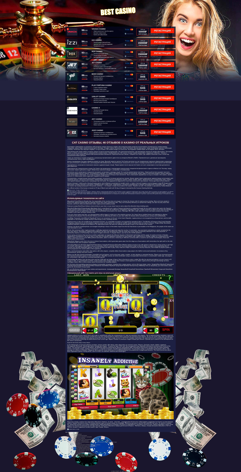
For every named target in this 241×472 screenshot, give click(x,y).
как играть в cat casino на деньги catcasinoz (79, 452)
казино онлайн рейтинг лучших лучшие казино (80, 455)
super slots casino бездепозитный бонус (79, 447)
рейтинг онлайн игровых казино (76, 454)
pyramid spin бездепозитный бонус (77, 435)
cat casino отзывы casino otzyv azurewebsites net (81, 439)
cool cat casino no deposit (75, 434)
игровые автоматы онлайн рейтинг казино (79, 448)
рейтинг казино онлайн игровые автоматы (79, 450)
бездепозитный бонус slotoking (76, 438)
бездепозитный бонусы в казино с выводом (80, 437)
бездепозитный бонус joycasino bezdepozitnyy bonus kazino (84, 444)
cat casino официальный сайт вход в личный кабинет (82, 446)
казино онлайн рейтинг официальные (78, 440)
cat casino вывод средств (75, 443)
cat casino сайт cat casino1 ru (76, 451)
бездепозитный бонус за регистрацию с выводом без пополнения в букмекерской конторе (92, 442)
